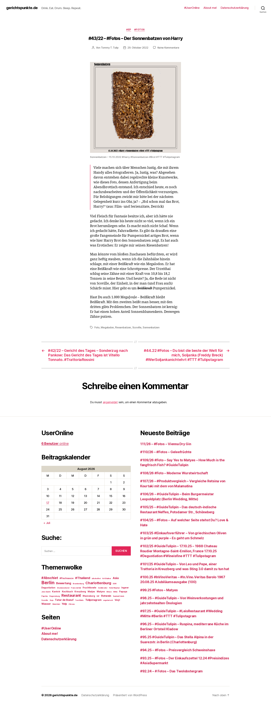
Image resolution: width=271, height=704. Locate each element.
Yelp (64, 603)
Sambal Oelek (118, 596)
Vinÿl (117, 600)
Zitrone (72, 604)
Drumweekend (63, 588)
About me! (210, 7)
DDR (114, 584)
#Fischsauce (66, 578)
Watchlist (56, 604)
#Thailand (82, 578)
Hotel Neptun (114, 588)
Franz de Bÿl (76, 588)
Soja (51, 600)
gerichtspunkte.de (22, 8)
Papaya (123, 591)
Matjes (91, 591)
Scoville (136, 327)
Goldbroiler (102, 588)
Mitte (115, 592)
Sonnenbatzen (151, 327)
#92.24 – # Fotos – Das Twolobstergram (171, 671)
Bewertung (63, 583)
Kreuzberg (80, 591)
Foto (97, 327)
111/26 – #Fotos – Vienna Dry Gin (165, 444)
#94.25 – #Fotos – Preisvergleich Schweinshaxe (177, 650)
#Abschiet (49, 578)
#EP (128, 29)
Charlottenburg (98, 583)
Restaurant (71, 595)
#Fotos (139, 29)
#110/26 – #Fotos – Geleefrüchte (165, 452)
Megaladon (107, 327)
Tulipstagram (93, 599)
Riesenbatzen (123, 327)
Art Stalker (106, 578)
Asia (116, 578)
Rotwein (106, 595)
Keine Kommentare (168, 47)
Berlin (47, 582)
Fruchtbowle (89, 587)
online (55, 443)
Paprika (44, 596)
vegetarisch (108, 600)
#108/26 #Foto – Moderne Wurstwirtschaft (174, 473)
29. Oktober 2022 (138, 47)
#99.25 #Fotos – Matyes (159, 590)
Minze (109, 592)
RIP (98, 596)
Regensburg (54, 596)
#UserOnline (192, 7)
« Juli (47, 523)
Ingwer (125, 587)
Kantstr (56, 591)
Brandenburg (78, 584)
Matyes (101, 591)
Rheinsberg (89, 596)
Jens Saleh (45, 592)
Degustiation (48, 587)
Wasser (46, 603)
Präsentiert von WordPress (130, 695)
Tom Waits (79, 600)
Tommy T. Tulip (110, 47)
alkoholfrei (96, 578)
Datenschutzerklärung (235, 7)
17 (47, 502)
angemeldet (110, 402)
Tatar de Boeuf (64, 599)
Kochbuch (67, 591)
